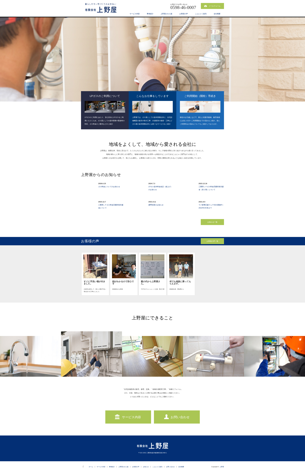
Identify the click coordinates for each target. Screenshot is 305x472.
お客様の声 (183, 14)
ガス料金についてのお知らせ (109, 187)
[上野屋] (101, 8)
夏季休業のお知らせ (155, 205)
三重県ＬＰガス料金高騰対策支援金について (110, 206)
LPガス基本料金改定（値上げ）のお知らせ (160, 188)
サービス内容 (135, 14)
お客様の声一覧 (212, 241)
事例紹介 (150, 14)
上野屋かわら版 (166, 14)
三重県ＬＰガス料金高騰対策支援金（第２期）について (211, 188)
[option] (152, 59)
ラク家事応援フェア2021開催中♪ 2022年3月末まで (211, 206)
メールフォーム (214, 6)
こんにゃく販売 (201, 14)
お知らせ (146, 466)
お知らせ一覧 (212, 222)
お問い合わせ (180, 417)
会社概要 (217, 14)
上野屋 (222, 467)
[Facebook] (83, 466)
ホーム (91, 466)
